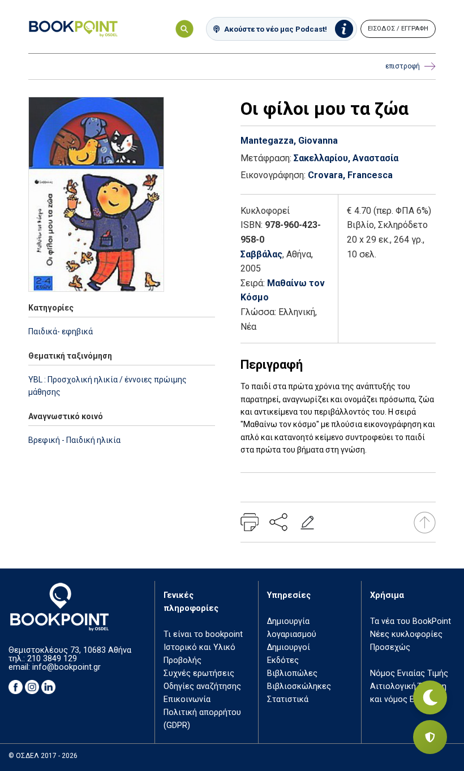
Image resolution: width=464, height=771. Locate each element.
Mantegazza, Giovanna (289, 140)
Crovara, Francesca (350, 175)
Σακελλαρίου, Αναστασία (346, 158)
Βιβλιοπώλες (292, 673)
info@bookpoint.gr (66, 667)
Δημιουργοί (288, 647)
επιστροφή (402, 66)
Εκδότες (283, 660)
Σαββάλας (261, 254)
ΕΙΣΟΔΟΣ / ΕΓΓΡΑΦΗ (398, 28)
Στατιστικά (287, 699)
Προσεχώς (390, 647)
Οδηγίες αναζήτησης (202, 686)
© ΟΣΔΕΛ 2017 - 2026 (43, 756)
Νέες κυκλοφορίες (406, 634)
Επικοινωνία (187, 699)
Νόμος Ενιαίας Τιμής (409, 673)
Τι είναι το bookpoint (203, 634)
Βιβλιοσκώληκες (299, 686)
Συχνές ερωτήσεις (199, 673)
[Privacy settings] (430, 737)
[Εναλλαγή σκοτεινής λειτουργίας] (430, 697)
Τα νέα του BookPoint (410, 621)
